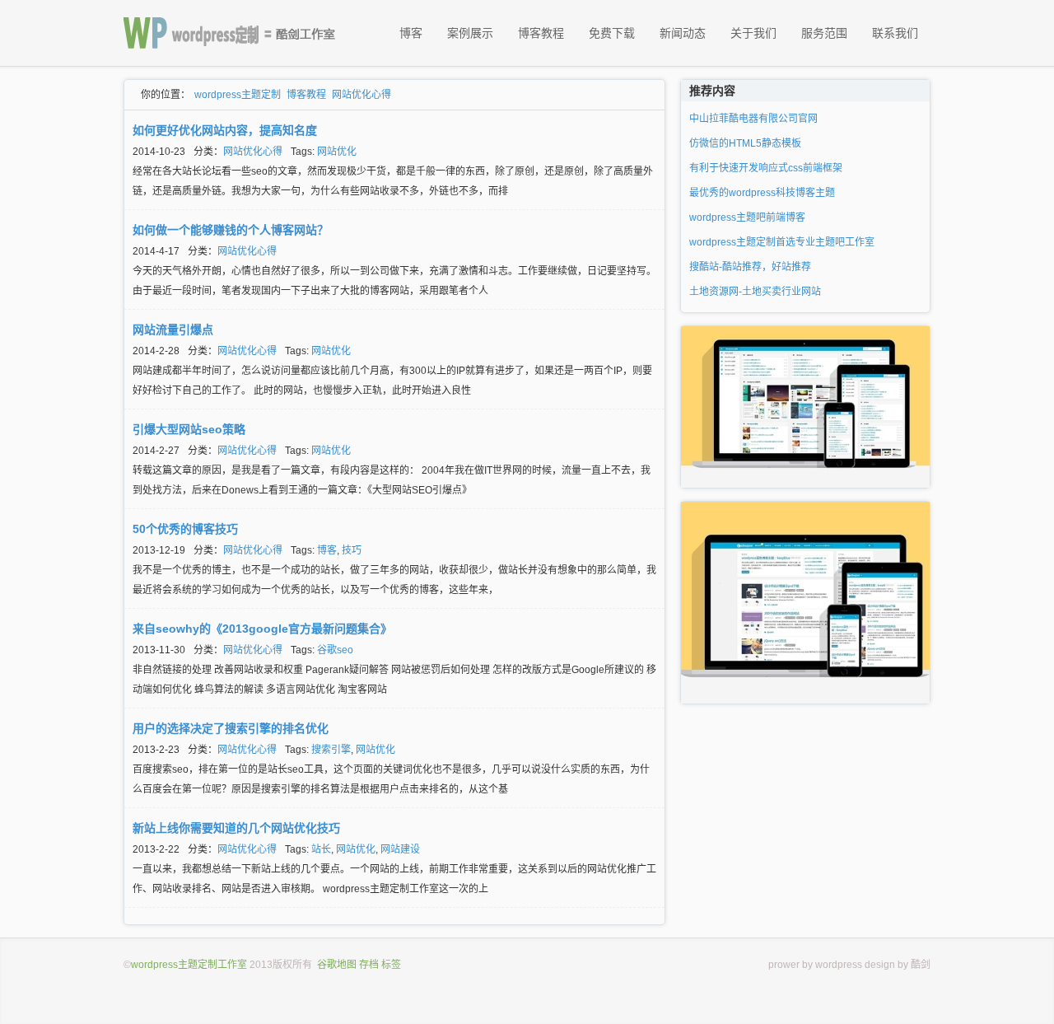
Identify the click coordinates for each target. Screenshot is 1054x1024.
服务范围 (824, 33)
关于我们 (753, 33)
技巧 (351, 550)
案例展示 (470, 33)
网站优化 (337, 151)
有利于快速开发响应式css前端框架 (765, 168)
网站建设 (400, 849)
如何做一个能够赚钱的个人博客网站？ (231, 229)
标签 (391, 964)
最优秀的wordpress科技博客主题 (762, 193)
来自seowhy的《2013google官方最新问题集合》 (262, 628)
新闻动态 (683, 33)
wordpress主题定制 (237, 95)
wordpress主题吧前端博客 (747, 217)
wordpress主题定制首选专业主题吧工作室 (781, 242)
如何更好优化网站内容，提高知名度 (225, 130)
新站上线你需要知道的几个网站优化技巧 (236, 828)
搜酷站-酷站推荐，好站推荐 (750, 267)
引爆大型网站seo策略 (189, 429)
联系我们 (895, 33)
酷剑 (920, 964)
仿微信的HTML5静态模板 (745, 143)
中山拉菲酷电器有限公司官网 (753, 118)
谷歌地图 (337, 964)
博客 (410, 33)
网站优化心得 (361, 95)
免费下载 (612, 33)
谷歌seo (335, 650)
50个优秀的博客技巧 (185, 528)
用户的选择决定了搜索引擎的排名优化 (231, 728)
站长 (321, 849)
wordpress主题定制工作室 (189, 964)
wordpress (838, 964)
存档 (369, 964)
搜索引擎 (331, 749)
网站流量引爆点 (173, 329)
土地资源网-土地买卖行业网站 (755, 291)
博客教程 (541, 33)
